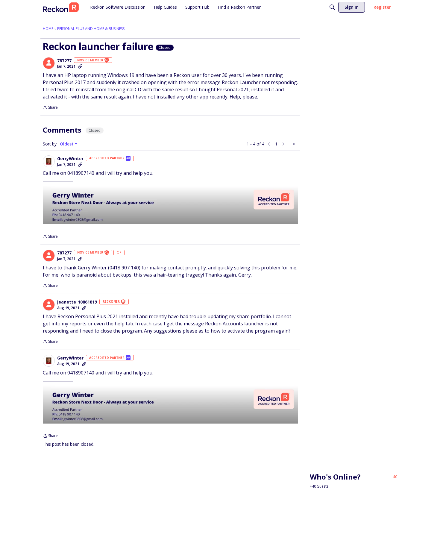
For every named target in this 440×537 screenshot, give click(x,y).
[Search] (332, 7)
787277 (64, 60)
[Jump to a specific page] (293, 144)
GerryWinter (70, 158)
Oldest (67, 144)
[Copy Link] (80, 66)
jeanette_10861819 (77, 302)
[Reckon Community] (61, 7)
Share (50, 108)
